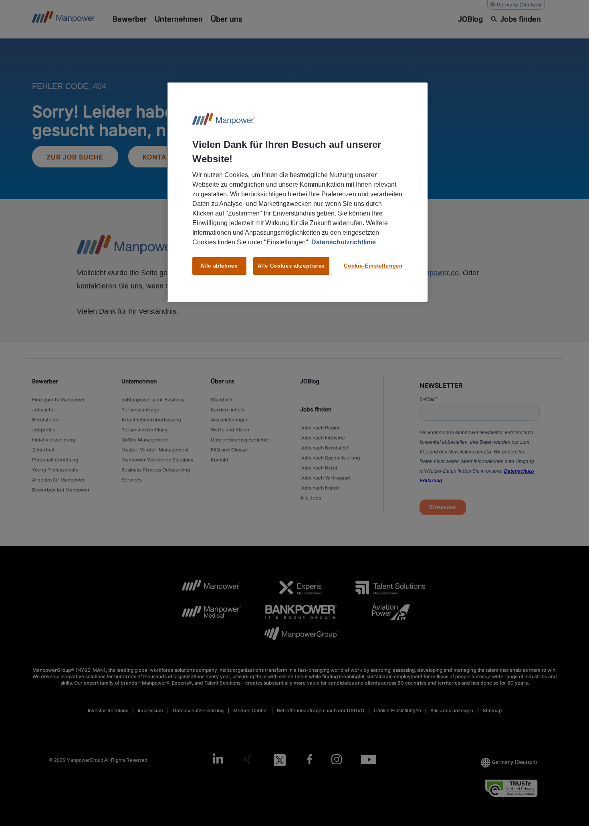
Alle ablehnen (219, 266)
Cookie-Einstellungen (373, 266)
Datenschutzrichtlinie (343, 242)
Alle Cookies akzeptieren (291, 266)
